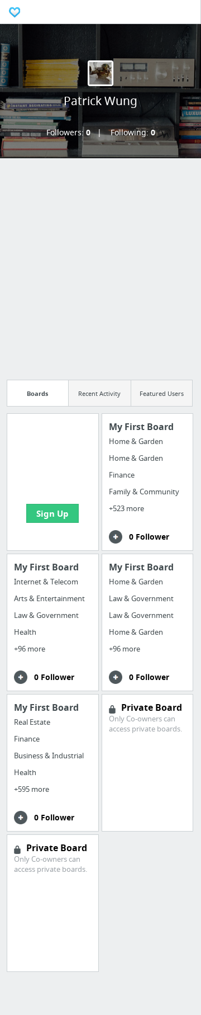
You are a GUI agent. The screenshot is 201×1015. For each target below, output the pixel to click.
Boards (37, 393)
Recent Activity (99, 393)
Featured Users (162, 393)
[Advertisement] (100, 265)
